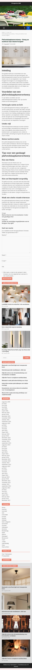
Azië (3, 513)
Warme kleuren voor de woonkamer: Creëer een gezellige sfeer (15, 215)
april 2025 (4, 430)
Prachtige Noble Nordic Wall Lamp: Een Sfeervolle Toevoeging (16, 339)
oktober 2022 (5, 484)
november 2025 (6, 418)
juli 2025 (4, 425)
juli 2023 (4, 468)
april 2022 (4, 493)
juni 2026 (4, 405)
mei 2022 (4, 491)
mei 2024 (4, 450)
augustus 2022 (6, 488)
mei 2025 (4, 429)
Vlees (3, 545)
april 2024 (4, 452)
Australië (4, 511)
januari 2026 (5, 414)
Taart (3, 540)
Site (3, 266)
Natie (3, 532)
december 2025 (6, 416)
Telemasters (16, 18)
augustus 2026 (6, 402)
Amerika (4, 509)
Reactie (4, 235)
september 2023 (6, 464)
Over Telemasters (7, 554)
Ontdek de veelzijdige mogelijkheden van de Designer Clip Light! (15, 221)
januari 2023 (5, 479)
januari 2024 (5, 457)
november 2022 (6, 482)
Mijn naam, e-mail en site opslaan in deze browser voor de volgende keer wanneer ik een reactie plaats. (15, 274)
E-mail (4, 261)
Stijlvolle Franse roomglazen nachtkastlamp (14, 377)
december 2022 (6, 480)
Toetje (4, 541)
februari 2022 (5, 497)
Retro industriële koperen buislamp (16, 316)
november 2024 (6, 439)
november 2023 (6, 461)
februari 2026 (5, 412)
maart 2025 (5, 432)
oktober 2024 (5, 441)
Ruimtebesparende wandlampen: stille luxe (14, 370)
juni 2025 (4, 427)
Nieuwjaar (5, 536)
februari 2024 (5, 455)
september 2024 (6, 443)
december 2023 (6, 459)
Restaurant (5, 538)
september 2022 (6, 486)
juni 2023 (4, 470)
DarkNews (21, 665)
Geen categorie (6, 522)
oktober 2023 (5, 463)
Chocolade (5, 515)
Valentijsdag (5, 543)
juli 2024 (4, 446)
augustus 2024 (6, 445)
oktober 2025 (5, 420)
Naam (4, 255)
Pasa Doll (6, 44)
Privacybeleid (5, 556)
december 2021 (6, 500)
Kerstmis (4, 529)
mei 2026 (4, 407)
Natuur (4, 534)
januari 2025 (5, 436)
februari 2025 (5, 434)
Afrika (3, 507)
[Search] (24, 27)
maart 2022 (5, 495)
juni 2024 (4, 448)
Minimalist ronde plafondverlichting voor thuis (15, 380)
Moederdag (5, 531)
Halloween (5, 527)
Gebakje (4, 520)
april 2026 (4, 409)
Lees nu (28, 28)
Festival (4, 518)
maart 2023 (5, 475)
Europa (4, 516)
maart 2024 (5, 454)
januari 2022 (5, 498)
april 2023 (4, 473)
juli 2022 (4, 489)
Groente (4, 525)
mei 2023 (4, 472)
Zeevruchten (5, 547)
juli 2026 (4, 403)
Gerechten (5, 523)
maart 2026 (5, 411)
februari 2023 (5, 477)
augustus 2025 (6, 423)
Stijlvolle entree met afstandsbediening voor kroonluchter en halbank (16, 623)
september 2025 (6, 421)
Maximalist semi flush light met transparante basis (16, 576)
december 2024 (6, 437)
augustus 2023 (6, 466)
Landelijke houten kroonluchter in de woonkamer (16, 293)
